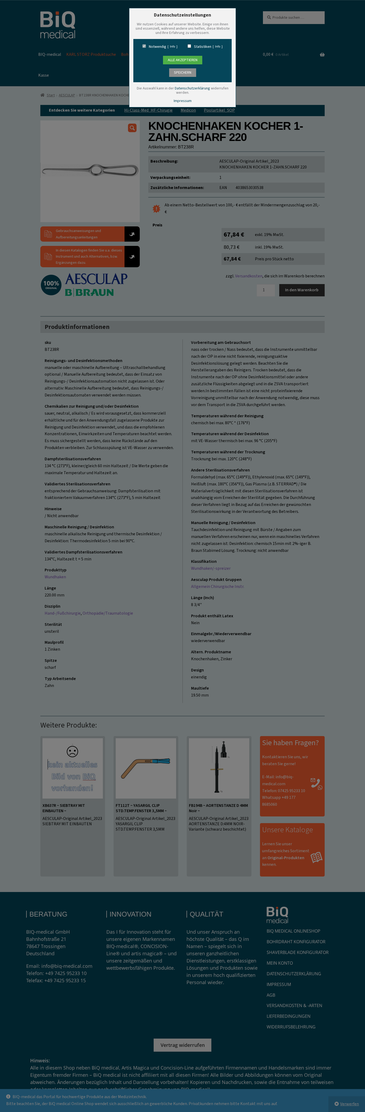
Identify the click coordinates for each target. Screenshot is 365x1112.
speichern (182, 72)
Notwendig (157, 47)
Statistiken (202, 47)
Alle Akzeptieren (182, 60)
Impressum (183, 101)
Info (172, 47)
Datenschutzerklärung (192, 88)
